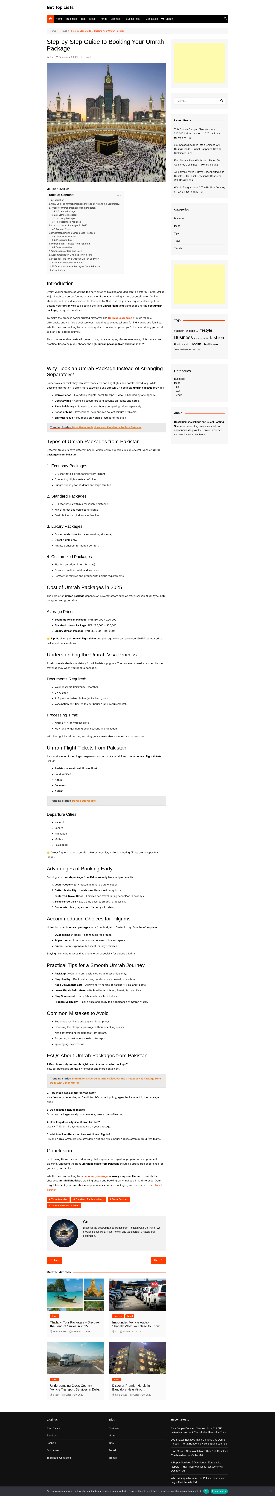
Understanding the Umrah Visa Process (73, 232)
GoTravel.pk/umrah (120, 317)
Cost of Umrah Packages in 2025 (69, 225)
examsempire (201, 338)
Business (71, 18)
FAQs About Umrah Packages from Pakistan (76, 266)
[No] (271, 1491)
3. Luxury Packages (65, 218)
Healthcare (210, 344)
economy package (96, 1176)
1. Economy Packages (66, 211)
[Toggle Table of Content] (116, 195)
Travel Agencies (59, 1199)
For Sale (51, 1443)
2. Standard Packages (67, 215)
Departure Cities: (64, 247)
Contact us (152, 18)
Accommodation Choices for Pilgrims (71, 254)
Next (156, 1260)
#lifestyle (204, 330)
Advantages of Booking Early (66, 251)
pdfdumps (196, 349)
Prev (56, 1260)
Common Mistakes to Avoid (67, 262)
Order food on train (182, 349)
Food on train (181, 344)
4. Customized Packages (68, 221)
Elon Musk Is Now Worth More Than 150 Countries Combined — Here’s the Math (197, 162)
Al (116, 1331)
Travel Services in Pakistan (64, 1205)
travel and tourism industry (90, 1199)
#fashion (179, 330)
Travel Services (119, 1199)
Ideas (92, 18)
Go (51, 57)
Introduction (57, 200)
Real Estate (53, 1428)
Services (52, 1435)
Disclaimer (53, 1450)
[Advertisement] (199, 63)
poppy (56, 1395)
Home (59, 18)
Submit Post (133, 18)
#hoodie (190, 330)
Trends (103, 18)
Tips (83, 18)
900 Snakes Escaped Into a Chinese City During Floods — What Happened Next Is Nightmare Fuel (197, 149)
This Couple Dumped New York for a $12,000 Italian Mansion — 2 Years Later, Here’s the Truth (197, 133)
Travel (87, 57)
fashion (217, 337)
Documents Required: (66, 236)
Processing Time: (64, 240)
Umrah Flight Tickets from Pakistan (70, 243)
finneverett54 (59, 1331)
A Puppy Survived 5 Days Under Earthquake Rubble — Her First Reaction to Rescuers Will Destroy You (199, 176)
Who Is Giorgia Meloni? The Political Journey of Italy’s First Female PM (199, 189)
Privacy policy (219, 1491)
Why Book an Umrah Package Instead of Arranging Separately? (85, 203)
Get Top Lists (60, 7)
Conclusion (58, 270)
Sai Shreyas (121, 1395)
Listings (115, 18)
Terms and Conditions (59, 1457)
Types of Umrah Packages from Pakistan (73, 207)
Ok (206, 1491)
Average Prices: (63, 229)
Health (195, 344)
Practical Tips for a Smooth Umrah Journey (75, 258)
